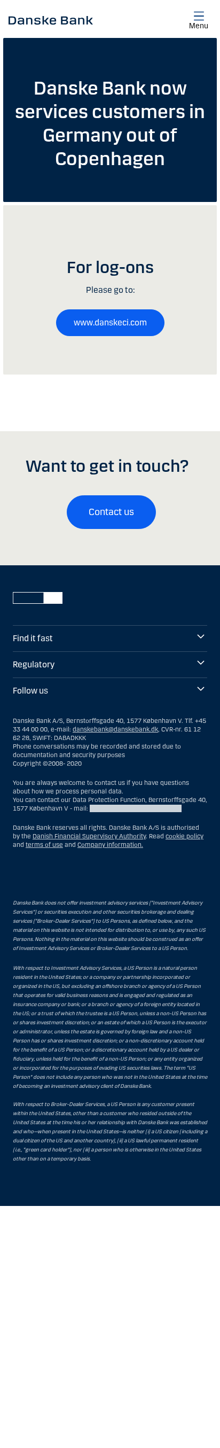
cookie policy (184, 836)
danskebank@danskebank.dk (115, 729)
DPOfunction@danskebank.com (136, 808)
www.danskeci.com (110, 322)
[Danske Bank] (51, 19)
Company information (109, 844)
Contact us (111, 512)
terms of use (44, 844)
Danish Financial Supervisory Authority (89, 836)
